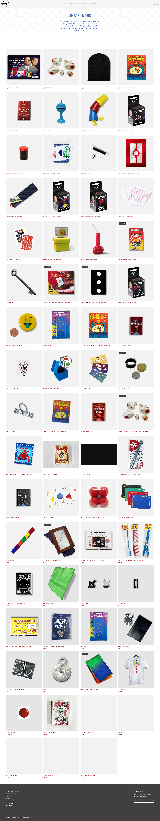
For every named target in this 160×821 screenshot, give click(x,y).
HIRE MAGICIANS (11, 794)
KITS (7, 798)
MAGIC (64, 4)
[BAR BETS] (136, 713)
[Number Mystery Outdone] (136, 196)
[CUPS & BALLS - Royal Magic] (99, 110)
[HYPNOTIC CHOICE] (61, 497)
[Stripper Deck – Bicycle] (99, 411)
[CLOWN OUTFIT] (136, 669)
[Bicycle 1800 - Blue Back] (99, 713)
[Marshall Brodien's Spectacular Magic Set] (99, 540)
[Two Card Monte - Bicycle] (24, 239)
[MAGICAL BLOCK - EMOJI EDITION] (24, 325)
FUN (77, 4)
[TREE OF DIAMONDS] (24, 368)
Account (149, 4)
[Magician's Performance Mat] (136, 497)
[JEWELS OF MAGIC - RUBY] (61, 756)
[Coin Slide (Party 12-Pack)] (99, 626)
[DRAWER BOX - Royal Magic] (24, 196)
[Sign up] (153, 800)
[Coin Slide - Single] (61, 325)
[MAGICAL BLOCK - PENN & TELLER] (99, 196)
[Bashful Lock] (61, 669)
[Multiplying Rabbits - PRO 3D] (61, 67)
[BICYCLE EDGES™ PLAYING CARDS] (24, 583)
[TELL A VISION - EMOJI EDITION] (61, 239)
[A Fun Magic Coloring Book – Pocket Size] (61, 411)
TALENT (71, 4)
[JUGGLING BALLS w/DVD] (99, 756)
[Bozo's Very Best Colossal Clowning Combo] (136, 540)
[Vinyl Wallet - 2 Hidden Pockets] (24, 669)
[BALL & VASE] (61, 110)
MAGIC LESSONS (11, 803)
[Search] (154, 4)
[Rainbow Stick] (24, 540)
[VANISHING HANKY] (61, 583)
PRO (7, 801)
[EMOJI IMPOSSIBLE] (24, 756)
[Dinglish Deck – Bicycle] (24, 110)
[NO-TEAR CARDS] (99, 368)
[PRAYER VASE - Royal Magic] (99, 239)
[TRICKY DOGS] (99, 583)
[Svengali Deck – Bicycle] (136, 325)
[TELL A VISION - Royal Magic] (61, 368)
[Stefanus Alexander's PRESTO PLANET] (61, 626)
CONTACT (9, 806)
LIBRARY (84, 4)
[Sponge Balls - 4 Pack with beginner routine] (99, 497)
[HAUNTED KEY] (24, 282)
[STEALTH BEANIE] (99, 67)
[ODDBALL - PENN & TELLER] (136, 110)
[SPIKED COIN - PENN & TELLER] (61, 196)
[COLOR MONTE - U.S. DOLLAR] (61, 153)
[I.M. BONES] (136, 583)
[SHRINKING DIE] (99, 153)
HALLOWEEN (93, 4)
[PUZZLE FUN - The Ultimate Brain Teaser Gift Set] (24, 626)
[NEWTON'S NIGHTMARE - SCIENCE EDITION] (136, 454)
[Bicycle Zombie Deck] (61, 713)
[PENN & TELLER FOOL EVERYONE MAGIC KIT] (24, 67)
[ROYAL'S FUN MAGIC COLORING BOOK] (136, 67)
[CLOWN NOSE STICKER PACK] (24, 713)
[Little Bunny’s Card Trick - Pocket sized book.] (24, 454)
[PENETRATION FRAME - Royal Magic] (136, 153)
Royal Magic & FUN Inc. (15, 817)
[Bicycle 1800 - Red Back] (61, 454)
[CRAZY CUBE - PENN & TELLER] (136, 282)
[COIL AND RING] (24, 411)
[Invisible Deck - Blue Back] (24, 497)
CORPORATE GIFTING (12, 791)
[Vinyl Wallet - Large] (136, 626)
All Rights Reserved (26, 817)
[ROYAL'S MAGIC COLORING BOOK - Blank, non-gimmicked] (99, 325)
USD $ (7, 813)
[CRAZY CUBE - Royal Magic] (24, 153)
